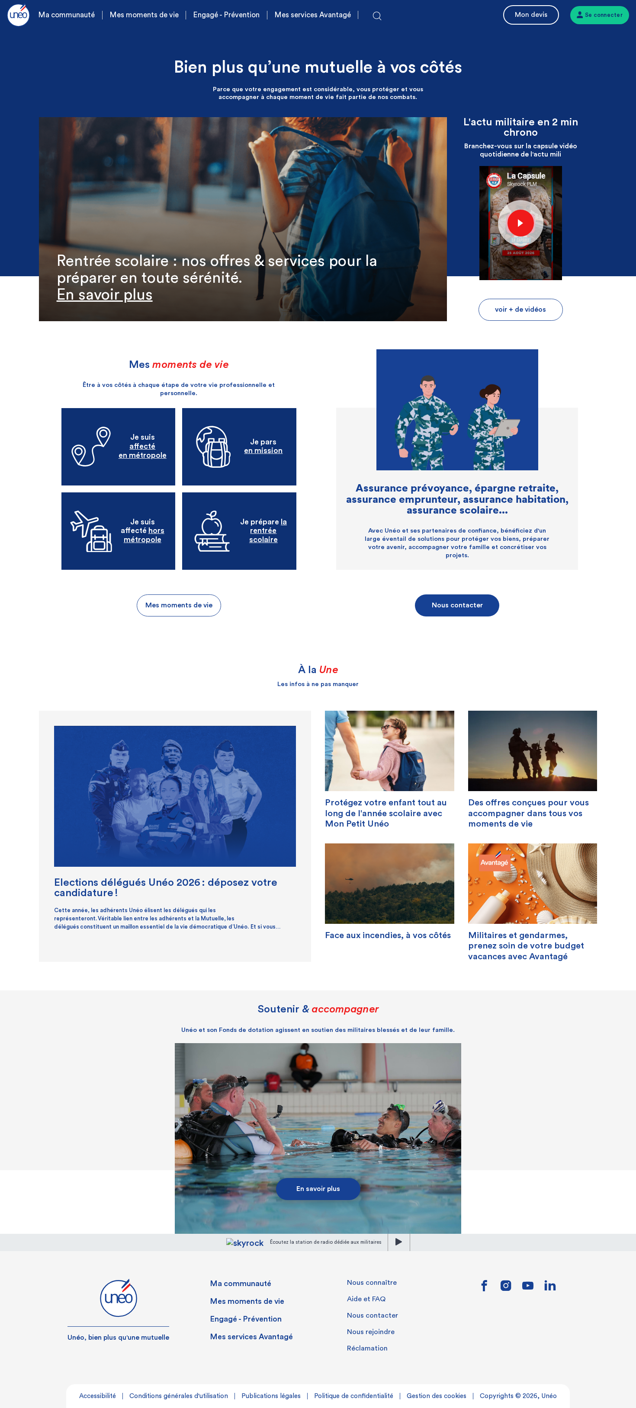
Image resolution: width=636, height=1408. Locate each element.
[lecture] (399, 1242)
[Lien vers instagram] (506, 1288)
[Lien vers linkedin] (550, 1288)
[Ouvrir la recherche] (377, 16)
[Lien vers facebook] (484, 1288)
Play (520, 222)
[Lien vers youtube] (528, 1288)
